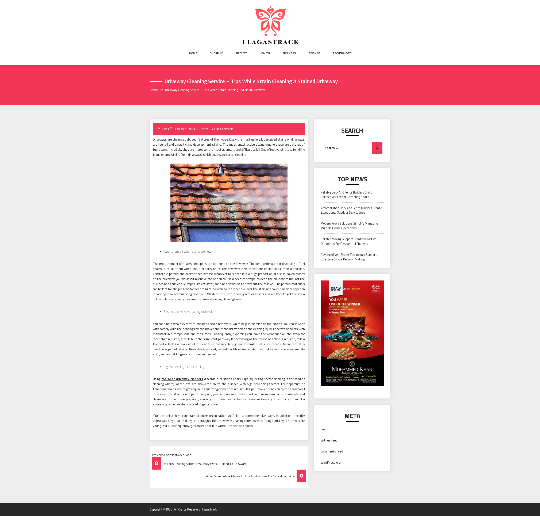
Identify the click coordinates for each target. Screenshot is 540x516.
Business (289, 53)
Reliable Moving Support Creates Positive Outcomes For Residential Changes (348, 241)
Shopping (217, 53)
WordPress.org (330, 462)
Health (264, 53)
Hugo (164, 129)
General (204, 129)
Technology (342, 53)
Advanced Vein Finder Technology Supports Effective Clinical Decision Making (349, 256)
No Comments (225, 129)
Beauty (241, 53)
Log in (324, 429)
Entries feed (329, 440)
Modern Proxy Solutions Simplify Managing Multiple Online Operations (349, 225)
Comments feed (332, 451)
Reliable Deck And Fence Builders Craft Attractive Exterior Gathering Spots (346, 194)
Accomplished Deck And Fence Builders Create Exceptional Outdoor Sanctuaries (351, 210)
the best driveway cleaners (182, 379)
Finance (314, 53)
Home (193, 53)
